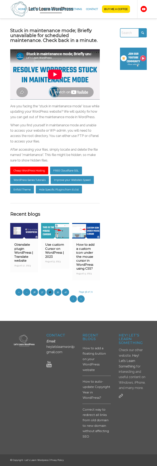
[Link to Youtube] (144, 9)
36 (34, 292)
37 (42, 292)
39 (58, 292)
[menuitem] (22, 9)
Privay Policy (57, 460)
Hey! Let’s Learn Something (129, 361)
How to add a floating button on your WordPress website (94, 359)
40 (65, 292)
